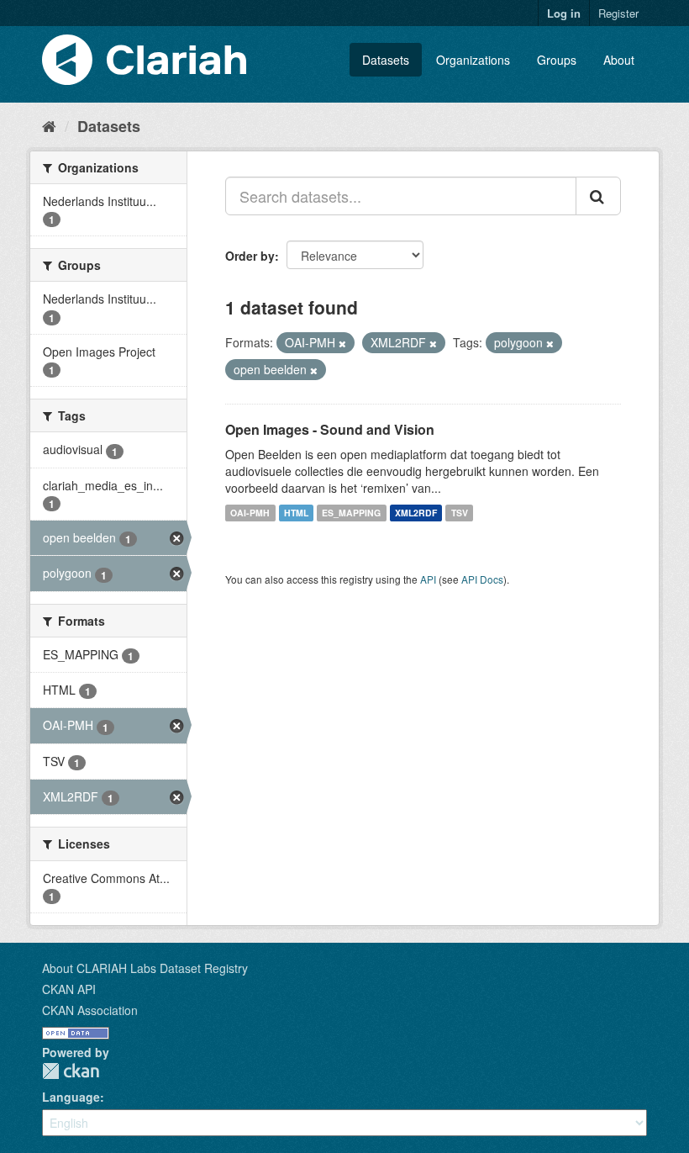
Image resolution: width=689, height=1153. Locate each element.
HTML (296, 512)
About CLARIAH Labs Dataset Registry (145, 968)
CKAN (70, 1071)
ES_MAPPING (351, 512)
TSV (459, 512)
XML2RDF (416, 512)
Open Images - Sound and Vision (329, 429)
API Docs (482, 579)
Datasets (385, 59)
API (428, 579)
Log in (564, 13)
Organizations (473, 59)
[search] (598, 196)
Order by (250, 255)
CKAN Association (90, 1010)
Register (618, 13)
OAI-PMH (250, 512)
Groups (556, 59)
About (618, 59)
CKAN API (69, 989)
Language (71, 1096)
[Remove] (342, 343)
